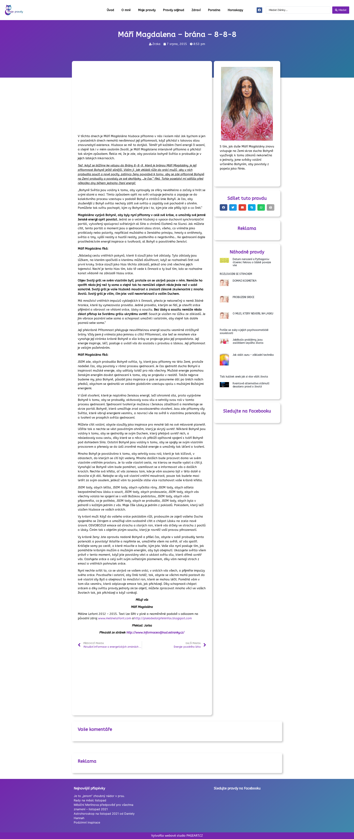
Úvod (110, 10)
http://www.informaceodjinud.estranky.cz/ (155, 632)
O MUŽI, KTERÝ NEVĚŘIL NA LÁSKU (253, 313)
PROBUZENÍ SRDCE (243, 297)
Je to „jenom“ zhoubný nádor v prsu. (99, 796)
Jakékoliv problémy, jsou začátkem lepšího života (248, 341)
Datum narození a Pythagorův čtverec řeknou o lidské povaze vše (252, 262)
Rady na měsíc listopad (90, 800)
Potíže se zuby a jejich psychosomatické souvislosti (244, 331)
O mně (126, 10)
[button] (223, 207)
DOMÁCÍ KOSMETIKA (244, 280)
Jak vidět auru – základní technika (253, 354)
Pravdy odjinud (173, 10)
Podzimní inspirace (87, 822)
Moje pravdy (147, 10)
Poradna (214, 10)
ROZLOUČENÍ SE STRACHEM (236, 274)
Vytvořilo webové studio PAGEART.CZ (177, 835)
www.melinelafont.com (114, 618)
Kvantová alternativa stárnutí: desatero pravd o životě (251, 385)
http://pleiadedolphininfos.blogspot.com (163, 618)
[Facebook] (259, 10)
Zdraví (196, 10)
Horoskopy (235, 10)
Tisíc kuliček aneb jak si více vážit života (244, 376)
